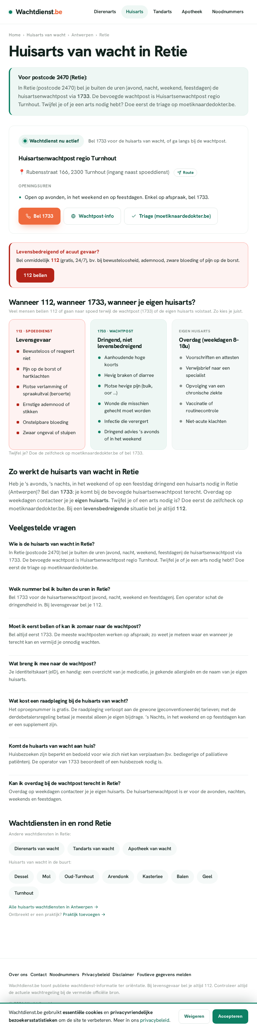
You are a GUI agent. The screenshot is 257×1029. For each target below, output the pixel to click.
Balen (182, 876)
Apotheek (192, 11)
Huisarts (134, 11)
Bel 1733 (43, 216)
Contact (38, 974)
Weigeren (194, 1016)
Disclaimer (123, 974)
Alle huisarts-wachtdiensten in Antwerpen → (53, 907)
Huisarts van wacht (46, 35)
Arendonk (118, 876)
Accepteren (230, 1016)
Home (15, 35)
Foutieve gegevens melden (164, 974)
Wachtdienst (39, 11)
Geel (207, 876)
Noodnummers (228, 11)
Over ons (18, 974)
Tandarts (162, 11)
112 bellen (35, 275)
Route (188, 172)
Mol (46, 876)
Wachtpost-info (96, 216)
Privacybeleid (96, 974)
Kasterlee (153, 876)
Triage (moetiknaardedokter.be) (175, 216)
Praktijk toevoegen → (84, 914)
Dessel (21, 876)
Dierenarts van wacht (36, 848)
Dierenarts (105, 11)
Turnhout (23, 893)
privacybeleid (154, 1020)
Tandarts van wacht (93, 848)
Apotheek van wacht (149, 848)
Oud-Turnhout (79, 876)
